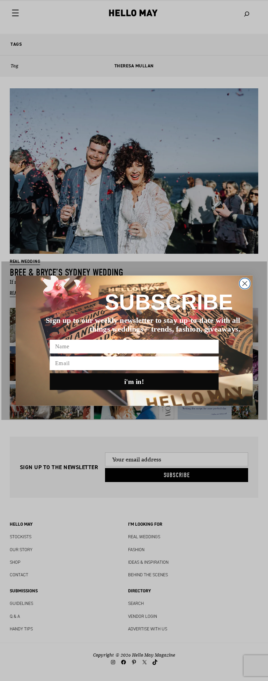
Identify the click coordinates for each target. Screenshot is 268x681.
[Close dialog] (244, 283)
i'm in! (134, 381)
